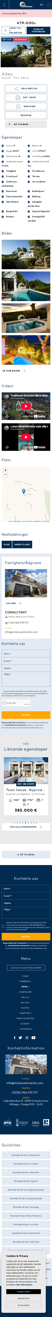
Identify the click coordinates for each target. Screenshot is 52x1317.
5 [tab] (25, 823)
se (41, 4)
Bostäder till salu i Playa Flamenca (26, 1215)
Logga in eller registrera (26, 968)
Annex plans (22, 544)
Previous (4, 52)
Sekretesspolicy (19, 693)
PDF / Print (29, 97)
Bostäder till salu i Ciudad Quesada (26, 1198)
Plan (7, 544)
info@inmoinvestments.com (21, 632)
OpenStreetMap (27, 521)
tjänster (24, 1013)
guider (25, 1023)
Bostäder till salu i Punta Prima (26, 1233)
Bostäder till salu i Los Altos (26, 1224)
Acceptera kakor (23, 1291)
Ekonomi (26, 115)
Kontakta (26, 1029)
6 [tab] (28, 823)
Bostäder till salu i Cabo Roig (26, 1241)
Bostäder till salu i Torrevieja (26, 1207)
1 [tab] (14, 823)
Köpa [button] (25, 986)
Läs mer (11, 603)
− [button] (5, 474)
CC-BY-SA (45, 521)
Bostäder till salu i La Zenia (26, 1163)
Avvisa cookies (24, 1305)
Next (48, 52)
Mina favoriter (25, 1018)
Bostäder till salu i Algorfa (26, 1181)
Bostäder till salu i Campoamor (26, 1155)
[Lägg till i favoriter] (45, 759)
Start (25, 976)
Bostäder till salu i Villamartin (26, 1172)
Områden (24, 981)
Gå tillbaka (27, 854)
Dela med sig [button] (29, 88)
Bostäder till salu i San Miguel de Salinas (26, 1189)
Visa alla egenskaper (23, 827)
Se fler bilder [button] (11, 370)
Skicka (26, 936)
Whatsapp (29, 106)
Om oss (25, 1002)
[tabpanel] (26, 786)
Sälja (24, 997)
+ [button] (5, 470)
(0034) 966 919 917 (25, 1092)
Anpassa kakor (24, 1298)
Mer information (24, 1284)
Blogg (25, 1008)
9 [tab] (36, 823)
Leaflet (10, 521)
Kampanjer (25, 992)
